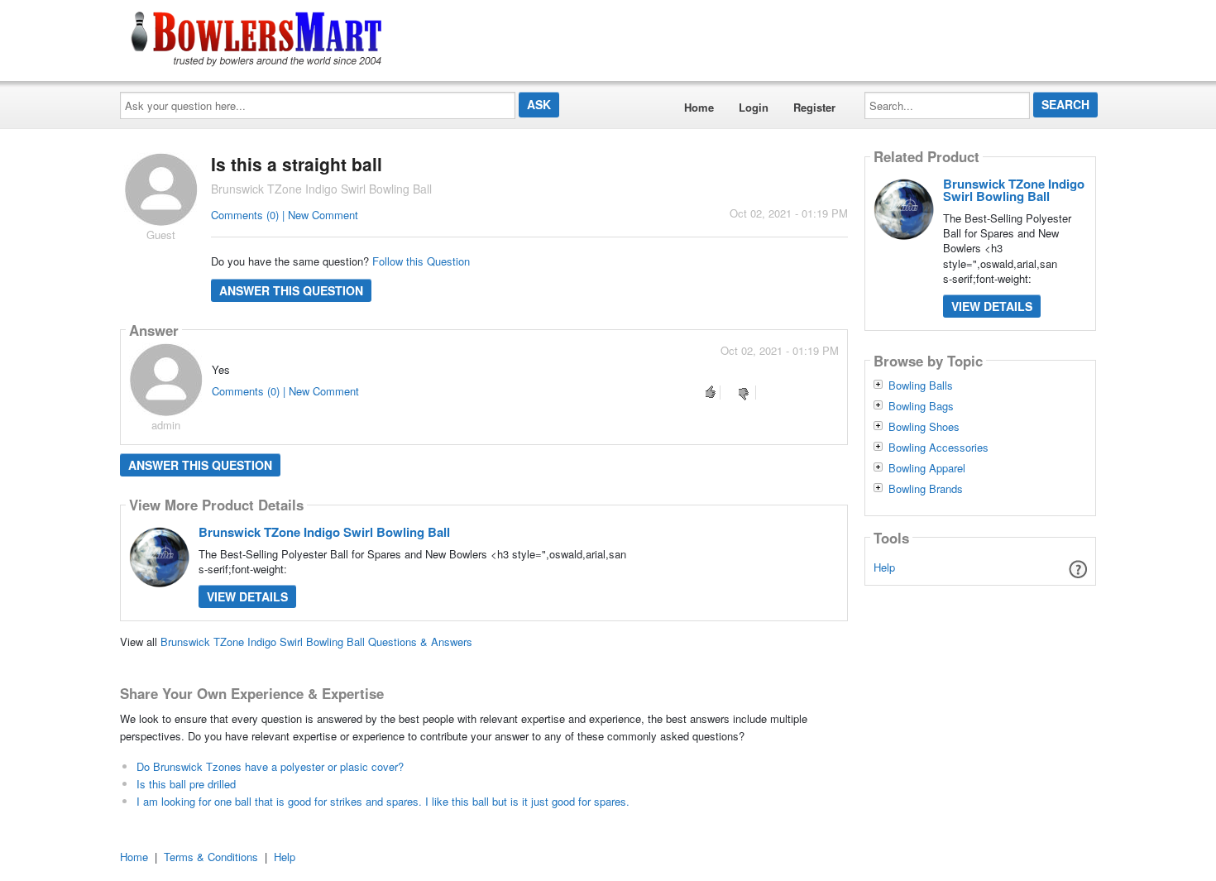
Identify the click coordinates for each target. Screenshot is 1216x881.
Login (753, 107)
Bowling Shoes (924, 427)
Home (699, 107)
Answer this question (291, 290)
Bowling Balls (920, 385)
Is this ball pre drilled (186, 784)
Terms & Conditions (211, 856)
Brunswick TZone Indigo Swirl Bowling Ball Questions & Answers (316, 641)
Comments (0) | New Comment (284, 215)
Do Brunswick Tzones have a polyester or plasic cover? (270, 766)
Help (884, 567)
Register (814, 107)
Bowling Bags (921, 406)
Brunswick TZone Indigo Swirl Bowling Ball (324, 532)
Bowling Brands (925, 489)
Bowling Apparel (926, 468)
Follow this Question (421, 261)
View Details (247, 596)
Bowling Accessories (938, 447)
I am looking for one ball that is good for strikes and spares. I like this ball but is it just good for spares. (383, 801)
